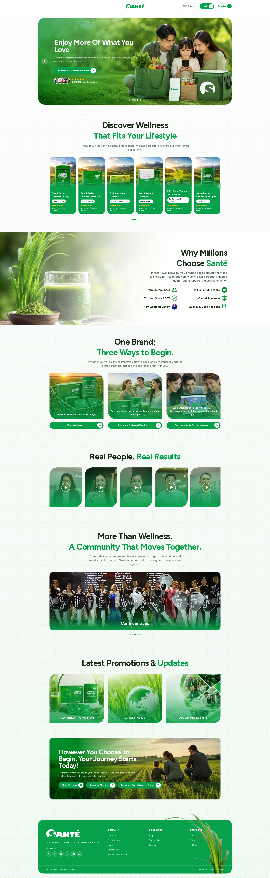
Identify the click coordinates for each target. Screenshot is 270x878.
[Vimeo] (61, 854)
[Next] (220, 186)
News (110, 845)
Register (152, 845)
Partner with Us (66, 67)
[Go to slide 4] (139, 100)
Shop (151, 835)
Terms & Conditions (216, 870)
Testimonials (154, 840)
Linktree (193, 845)
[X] (48, 854)
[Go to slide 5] (140, 634)
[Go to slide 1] (129, 100)
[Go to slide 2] (132, 100)
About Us (112, 835)
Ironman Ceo (113, 850)
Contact (193, 840)
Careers (193, 835)
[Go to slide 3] (134, 100)
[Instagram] (73, 854)
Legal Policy (202, 870)
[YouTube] (67, 854)
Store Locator (114, 840)
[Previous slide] (44, 61)
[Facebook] (54, 854)
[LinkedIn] (79, 854)
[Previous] (55, 601)
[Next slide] (225, 61)
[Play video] (66, 487)
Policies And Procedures (118, 854)
